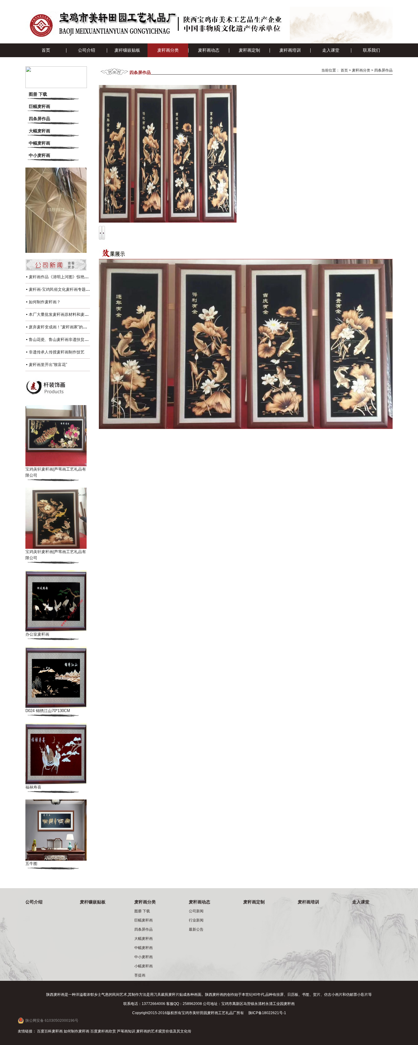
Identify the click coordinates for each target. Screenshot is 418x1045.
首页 (46, 50)
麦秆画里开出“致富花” (48, 364)
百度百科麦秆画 (50, 1031)
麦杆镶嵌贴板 (127, 50)
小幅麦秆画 (143, 966)
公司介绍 (86, 50)
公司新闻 (196, 911)
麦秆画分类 (168, 50)
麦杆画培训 (290, 50)
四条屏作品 (39, 118)
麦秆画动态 (208, 50)
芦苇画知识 (126, 1031)
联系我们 (371, 50)
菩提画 (139, 975)
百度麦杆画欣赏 (103, 1031)
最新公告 (196, 929)
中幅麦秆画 (39, 143)
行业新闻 (196, 920)
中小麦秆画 (39, 155)
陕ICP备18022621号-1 (267, 1013)
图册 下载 (38, 94)
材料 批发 (142, 984)
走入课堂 (330, 50)
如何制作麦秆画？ (45, 302)
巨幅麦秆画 (39, 106)
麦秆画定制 (249, 50)
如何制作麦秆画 (76, 1031)
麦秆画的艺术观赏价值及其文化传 (163, 1031)
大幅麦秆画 (39, 130)
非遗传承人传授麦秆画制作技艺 (56, 352)
